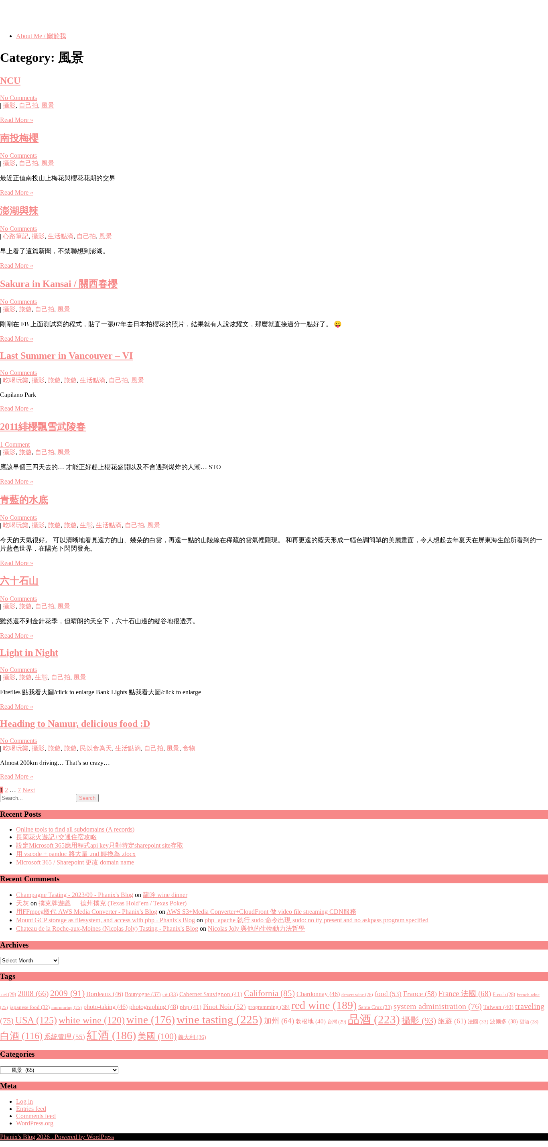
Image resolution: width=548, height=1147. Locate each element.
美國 (157, 1036)
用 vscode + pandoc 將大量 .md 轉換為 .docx (76, 853)
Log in (24, 1101)
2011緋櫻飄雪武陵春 (43, 426)
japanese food (30, 1007)
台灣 (336, 1022)
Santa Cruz (375, 1007)
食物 (189, 748)
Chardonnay (318, 993)
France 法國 (464, 993)
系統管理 (64, 1037)
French (504, 994)
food (388, 994)
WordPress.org (34, 1123)
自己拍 (28, 105)
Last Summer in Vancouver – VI (66, 355)
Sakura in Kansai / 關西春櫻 (59, 284)
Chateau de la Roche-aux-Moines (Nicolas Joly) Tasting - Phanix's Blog (107, 928)
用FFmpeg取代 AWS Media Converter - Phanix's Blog (86, 911)
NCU (10, 80)
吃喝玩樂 (15, 380)
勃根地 (311, 1021)
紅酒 (111, 1035)
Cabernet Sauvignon (210, 994)
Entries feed (31, 1108)
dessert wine (357, 994)
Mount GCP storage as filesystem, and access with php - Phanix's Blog (105, 920)
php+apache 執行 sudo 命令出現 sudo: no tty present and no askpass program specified (316, 920)
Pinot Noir (224, 1007)
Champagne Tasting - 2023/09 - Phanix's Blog (74, 894)
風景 (47, 105)
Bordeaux (104, 993)
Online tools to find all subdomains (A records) (75, 829)
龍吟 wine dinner (165, 894)
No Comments (18, 97)
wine (150, 1020)
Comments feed (36, 1115)
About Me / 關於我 (41, 36)
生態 (86, 525)
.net (8, 994)
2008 (33, 993)
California (269, 993)
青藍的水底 (24, 499)
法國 (478, 1022)
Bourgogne (143, 994)
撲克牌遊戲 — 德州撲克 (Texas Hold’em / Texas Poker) (113, 903)
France (420, 994)
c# (170, 994)
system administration (438, 1006)
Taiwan (498, 1007)
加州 (279, 1021)
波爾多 (504, 1021)
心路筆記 (15, 236)
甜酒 (529, 1022)
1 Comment (15, 444)
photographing (153, 1007)
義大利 (192, 1037)
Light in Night (29, 652)
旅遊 (25, 309)
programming (269, 1007)
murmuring (66, 1007)
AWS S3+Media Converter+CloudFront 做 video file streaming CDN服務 (261, 911)
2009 (67, 993)
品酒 (374, 1019)
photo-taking (105, 1006)
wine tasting (219, 1019)
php (190, 1007)
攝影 (9, 105)
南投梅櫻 (19, 138)
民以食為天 (96, 748)
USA (36, 1020)
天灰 (22, 903)
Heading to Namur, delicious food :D (75, 723)
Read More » (16, 119)
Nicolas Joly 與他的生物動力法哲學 (256, 928)
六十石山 (19, 581)
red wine (324, 1005)
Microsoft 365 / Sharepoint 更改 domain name (75, 862)
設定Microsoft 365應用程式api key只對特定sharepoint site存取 (99, 845)
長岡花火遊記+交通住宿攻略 (56, 837)
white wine (92, 1020)
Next (28, 790)
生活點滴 (60, 236)
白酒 (21, 1036)
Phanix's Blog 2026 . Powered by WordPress (57, 1136)
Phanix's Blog (37, 15)
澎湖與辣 (19, 210)
